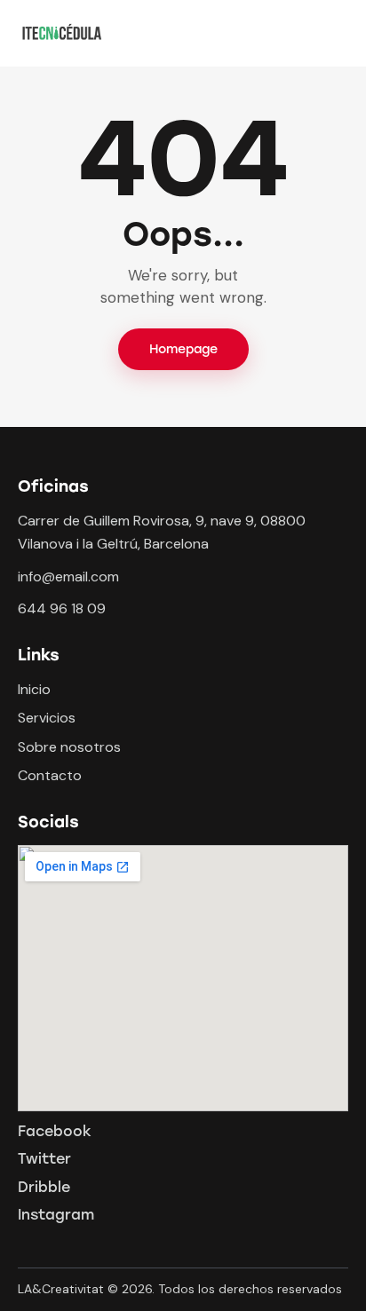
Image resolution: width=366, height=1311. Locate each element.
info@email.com (68, 576)
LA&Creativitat (61, 1289)
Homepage (183, 349)
